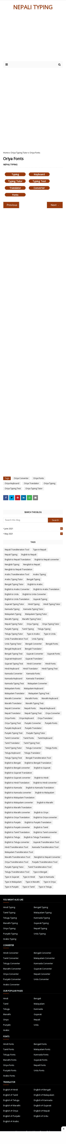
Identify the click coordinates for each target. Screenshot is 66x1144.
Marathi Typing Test (34, 703)
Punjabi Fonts (51, 723)
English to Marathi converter (17, 812)
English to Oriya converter (45, 817)
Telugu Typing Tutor (14, 634)
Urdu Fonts (39, 1070)
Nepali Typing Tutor (14, 624)
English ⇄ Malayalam (44, 1094)
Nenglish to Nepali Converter (47, 857)
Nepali (37, 1019)
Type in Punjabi (12, 886)
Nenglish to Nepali (31, 564)
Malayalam (39, 1003)
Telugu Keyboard (12, 753)
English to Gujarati (42, 767)
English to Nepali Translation (18, 559)
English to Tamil (41, 827)
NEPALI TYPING (33, 7)
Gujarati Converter (34, 653)
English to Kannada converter (18, 792)
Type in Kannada (46, 877)
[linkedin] (23, 497)
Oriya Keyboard (12, 483)
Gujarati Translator (34, 658)
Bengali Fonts (52, 643)
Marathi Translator (13, 703)
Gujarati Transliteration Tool (46, 842)
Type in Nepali (39, 549)
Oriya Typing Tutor (19, 152)
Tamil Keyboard (45, 738)
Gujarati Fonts (53, 653)
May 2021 (33, 533)
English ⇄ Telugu (11, 1100)
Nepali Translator (13, 713)
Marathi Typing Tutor (31, 619)
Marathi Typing (11, 619)
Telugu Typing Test (13, 758)
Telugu (6, 1009)
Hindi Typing (33, 604)
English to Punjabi (13, 822)
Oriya (5, 1019)
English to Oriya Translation (17, 817)
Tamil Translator (12, 743)
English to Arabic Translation (46, 589)
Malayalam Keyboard (33, 688)
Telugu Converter (33, 748)
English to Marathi (45, 802)
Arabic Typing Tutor (14, 579)
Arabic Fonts (9, 1075)
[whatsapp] (29, 497)
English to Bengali (13, 762)
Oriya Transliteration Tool (16, 862)
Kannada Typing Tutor (33, 609)
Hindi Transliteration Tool (16, 847)
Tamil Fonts (28, 738)
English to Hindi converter (45, 782)
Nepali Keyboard (47, 708)
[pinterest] (17, 497)
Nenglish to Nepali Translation (18, 569)
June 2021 (33, 528)
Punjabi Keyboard (13, 728)
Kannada (38, 1009)
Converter (39, 187)
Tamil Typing (28, 629)
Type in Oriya (50, 882)
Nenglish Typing (12, 564)
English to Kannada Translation (40, 787)
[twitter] (11, 497)
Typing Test (39, 181)
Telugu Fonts (51, 748)
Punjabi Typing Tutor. (14, 867)
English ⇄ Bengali (42, 1089)
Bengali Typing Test (13, 653)
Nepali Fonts (30, 708)
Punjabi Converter (33, 723)
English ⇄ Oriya (10, 1110)
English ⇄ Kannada (43, 1100)
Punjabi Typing (11, 629)
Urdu (36, 1024)
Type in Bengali (40, 872)
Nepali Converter (12, 708)
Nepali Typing (11, 554)
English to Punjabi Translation (38, 822)
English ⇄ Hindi (10, 1089)
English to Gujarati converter (17, 777)
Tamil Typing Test (32, 743)
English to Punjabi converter (17, 827)
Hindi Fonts (50, 663)
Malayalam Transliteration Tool (19, 852)
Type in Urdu (50, 634)
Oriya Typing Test (13, 488)
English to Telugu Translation (37, 837)
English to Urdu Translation (17, 599)
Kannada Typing (12, 609)
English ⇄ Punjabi (11, 1116)
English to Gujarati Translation (18, 772)
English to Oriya (41, 812)
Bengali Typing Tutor (14, 584)
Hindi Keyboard (12, 668)
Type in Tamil (29, 886)
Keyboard (39, 174)
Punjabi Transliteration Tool (44, 862)
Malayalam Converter (37, 683)
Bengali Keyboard (13, 648)
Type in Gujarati (12, 877)
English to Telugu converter (17, 842)
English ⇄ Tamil (10, 1094)
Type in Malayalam (13, 882)
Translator (15, 187)
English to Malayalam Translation (19, 797)
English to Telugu (12, 837)
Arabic (6, 1030)
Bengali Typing (33, 579)
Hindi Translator (30, 668)
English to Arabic (35, 584)
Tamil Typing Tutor (13, 748)
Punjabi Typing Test (13, 733)
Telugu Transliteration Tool (17, 872)
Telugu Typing (44, 629)
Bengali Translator (33, 648)
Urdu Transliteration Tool (16, 639)
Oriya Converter (21, 478)
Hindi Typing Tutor (51, 604)
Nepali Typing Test (33, 713)
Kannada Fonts (33, 673)
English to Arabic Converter (17, 589)
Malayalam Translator (15, 693)
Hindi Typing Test (50, 668)
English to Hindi (41, 777)
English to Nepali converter (47, 559)
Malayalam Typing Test (39, 693)
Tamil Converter (12, 738)
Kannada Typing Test (14, 683)
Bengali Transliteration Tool (38, 758)
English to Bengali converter (17, 767)
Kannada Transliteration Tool (45, 847)
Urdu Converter (41, 979)
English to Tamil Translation (17, 832)
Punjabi (7, 1024)
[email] (35, 497)
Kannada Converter (13, 673)
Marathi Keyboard (50, 698)
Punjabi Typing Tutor (35, 733)
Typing (15, 174)
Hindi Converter (34, 663)
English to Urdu (12, 594)
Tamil (5, 1003)
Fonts (15, 194)
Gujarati (38, 1014)
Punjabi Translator (33, 728)
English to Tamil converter (45, 832)
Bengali (37, 998)
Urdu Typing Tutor (13, 643)
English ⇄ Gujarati (42, 1105)
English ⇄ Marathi (11, 1105)
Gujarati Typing (40, 599)
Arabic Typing (39, 574)
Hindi (5, 998)
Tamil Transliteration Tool (39, 867)
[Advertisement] (31, 37)
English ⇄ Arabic (11, 1121)
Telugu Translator (32, 753)
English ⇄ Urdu (41, 1116)
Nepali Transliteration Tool (17, 549)
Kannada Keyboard (13, 678)
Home (6, 152)
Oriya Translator (31, 483)
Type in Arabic (33, 634)
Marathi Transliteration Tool (17, 857)
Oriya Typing (49, 483)
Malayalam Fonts (12, 688)
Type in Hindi (29, 877)
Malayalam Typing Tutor (36, 614)
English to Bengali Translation (38, 762)
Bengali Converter (33, 643)
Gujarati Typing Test (14, 663)
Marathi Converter (13, 698)
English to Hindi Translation (17, 782)
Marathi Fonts (31, 698)
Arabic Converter (11, 984)
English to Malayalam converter (19, 802)
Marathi (7, 1014)
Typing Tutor (15, 181)
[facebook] (5, 497)
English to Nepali (28, 554)
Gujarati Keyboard (13, 658)
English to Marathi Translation (18, 807)
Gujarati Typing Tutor (14, 604)
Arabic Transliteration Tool (17, 574)
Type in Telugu (45, 886)
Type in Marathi (33, 882)
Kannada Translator (35, 678)
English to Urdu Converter (34, 594)
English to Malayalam (44, 792)
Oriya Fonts (38, 478)
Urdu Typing (37, 639)
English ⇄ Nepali (42, 1110)
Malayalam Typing (13, 614)
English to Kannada (13, 787)
